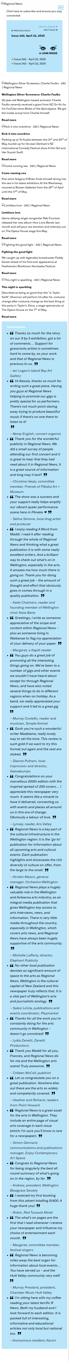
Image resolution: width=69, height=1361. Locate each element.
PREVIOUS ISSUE (21, 30)
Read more (9, 120)
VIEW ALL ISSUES (47, 26)
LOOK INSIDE (49, 53)
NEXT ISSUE (50, 30)
